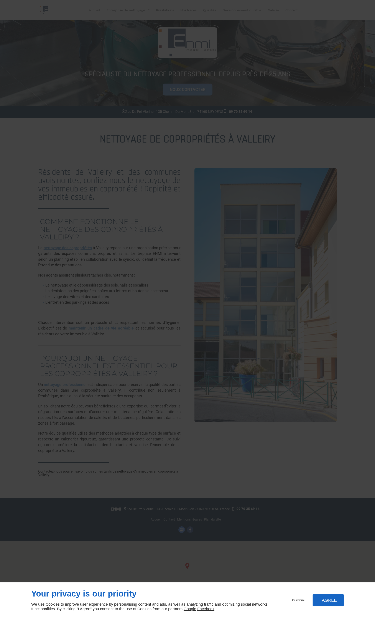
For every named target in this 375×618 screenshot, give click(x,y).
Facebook (205, 609)
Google (190, 609)
